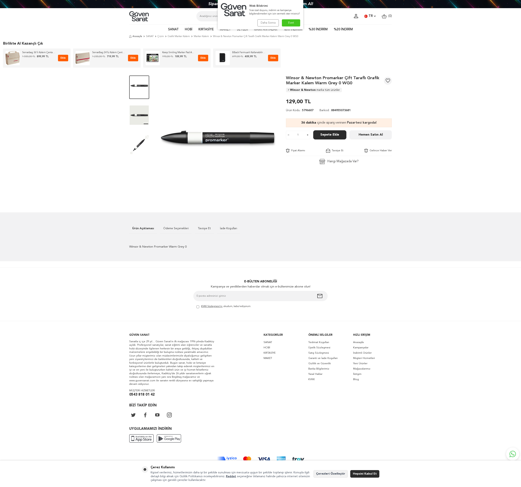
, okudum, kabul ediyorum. (226, 306)
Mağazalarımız (361, 368)
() (389, 16)
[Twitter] (133, 415)
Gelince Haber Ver (380, 150)
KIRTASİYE (206, 29)
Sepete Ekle (329, 134)
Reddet (231, 476)
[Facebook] (145, 415)
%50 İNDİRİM (292, 29)
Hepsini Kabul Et (365, 473)
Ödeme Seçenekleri (176, 228)
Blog (356, 379)
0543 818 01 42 (142, 394)
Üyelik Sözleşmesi (319, 347)
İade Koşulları (228, 228)
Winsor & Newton (315, 90)
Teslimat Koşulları (318, 342)
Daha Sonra (268, 22)
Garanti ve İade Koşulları (323, 358)
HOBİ (188, 29)
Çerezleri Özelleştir (330, 473)
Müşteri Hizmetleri (364, 358)
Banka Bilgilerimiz (318, 368)
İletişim (357, 374)
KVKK (311, 379)
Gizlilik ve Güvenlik (319, 363)
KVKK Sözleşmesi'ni (211, 306)
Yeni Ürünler (360, 363)
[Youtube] (157, 415)
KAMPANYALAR (265, 29)
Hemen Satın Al (371, 134)
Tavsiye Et (336, 150)
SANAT (173, 29)
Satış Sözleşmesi (318, 353)
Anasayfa (137, 36)
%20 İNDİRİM (343, 29)
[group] (217, 138)
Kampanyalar (360, 347)
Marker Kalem (201, 36)
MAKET (225, 29)
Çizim (161, 36)
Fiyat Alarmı (297, 150)
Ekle (63, 58)
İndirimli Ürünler (362, 353)
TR (371, 16)
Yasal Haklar (315, 374)
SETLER (242, 29)
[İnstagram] (169, 415)
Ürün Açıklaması (143, 228)
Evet (291, 22)
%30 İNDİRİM (318, 29)
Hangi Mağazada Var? (343, 161)
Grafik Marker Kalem (179, 36)
